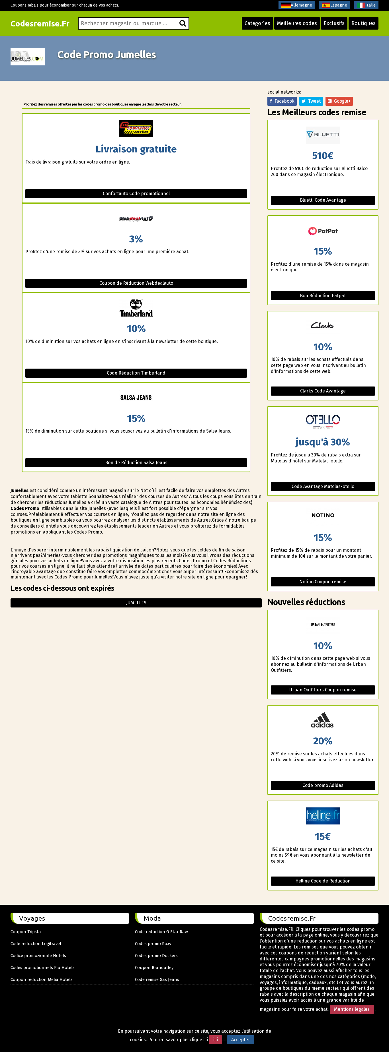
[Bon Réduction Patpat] (323, 231)
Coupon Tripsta (26, 931)
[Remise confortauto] (136, 129)
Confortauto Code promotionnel (136, 193)
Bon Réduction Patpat (323, 295)
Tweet (313, 101)
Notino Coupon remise (322, 581)
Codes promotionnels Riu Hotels (43, 967)
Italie (370, 5)
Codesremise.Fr (40, 23)
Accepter (240, 1039)
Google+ (341, 101)
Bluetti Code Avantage (323, 200)
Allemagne (301, 5)
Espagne (338, 5)
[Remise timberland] (136, 308)
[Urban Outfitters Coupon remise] (323, 625)
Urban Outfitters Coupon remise (323, 690)
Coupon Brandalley (154, 967)
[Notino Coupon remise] (323, 517)
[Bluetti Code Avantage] (323, 135)
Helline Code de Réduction (323, 881)
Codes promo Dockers (156, 955)
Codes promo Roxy (153, 943)
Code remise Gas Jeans (157, 979)
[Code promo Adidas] (323, 720)
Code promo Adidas (322, 785)
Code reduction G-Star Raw (161, 931)
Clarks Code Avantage (323, 391)
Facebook (283, 101)
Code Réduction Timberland (136, 373)
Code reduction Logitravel (36, 943)
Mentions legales (352, 1009)
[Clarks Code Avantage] (323, 326)
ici (215, 1039)
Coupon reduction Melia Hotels (42, 979)
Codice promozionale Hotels (38, 955)
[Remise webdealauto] (136, 218)
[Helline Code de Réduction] (323, 816)
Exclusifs (334, 23)
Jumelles (136, 602)
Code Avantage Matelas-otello (323, 486)
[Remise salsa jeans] (136, 398)
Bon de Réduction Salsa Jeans (136, 462)
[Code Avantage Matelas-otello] (323, 422)
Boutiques (363, 23)
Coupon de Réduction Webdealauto (136, 283)
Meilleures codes (297, 23)
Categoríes (257, 23)
